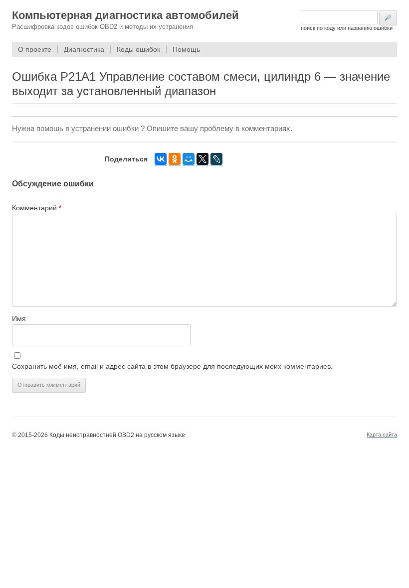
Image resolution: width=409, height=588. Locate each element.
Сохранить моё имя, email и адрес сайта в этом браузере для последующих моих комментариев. (172, 366)
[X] (202, 159)
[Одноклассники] (175, 159)
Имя (19, 318)
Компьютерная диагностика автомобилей (125, 15)
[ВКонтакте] (161, 159)
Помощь (186, 49)
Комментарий (36, 208)
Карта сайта (382, 435)
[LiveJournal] (216, 159)
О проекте (34, 49)
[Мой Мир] (189, 159)
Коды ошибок (138, 49)
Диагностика (84, 49)
